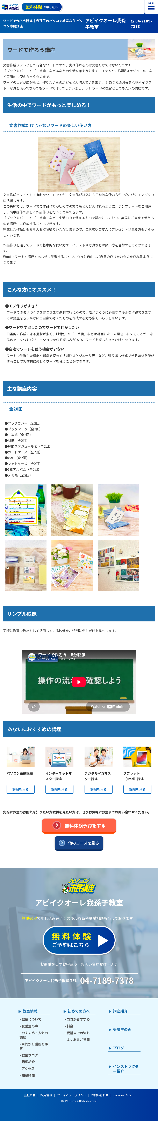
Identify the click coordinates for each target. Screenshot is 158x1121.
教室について (31, 1019)
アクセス (28, 1068)
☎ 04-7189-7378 (141, 23)
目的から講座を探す (34, 1046)
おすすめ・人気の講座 (34, 1035)
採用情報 (46, 1095)
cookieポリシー (124, 1095)
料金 (70, 1025)
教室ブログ (30, 1055)
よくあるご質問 (78, 1039)
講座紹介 (120, 1011)
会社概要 (29, 1095)
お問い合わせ (99, 1095)
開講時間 (28, 1075)
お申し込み (42, 7)
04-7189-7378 (107, 980)
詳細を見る (20, 789)
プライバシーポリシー (71, 1095)
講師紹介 (28, 1061)
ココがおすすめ (78, 1019)
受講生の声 (30, 1025)
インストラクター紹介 (126, 1069)
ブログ (118, 1047)
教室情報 (30, 1011)
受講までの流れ (78, 1032)
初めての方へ (79, 1011)
